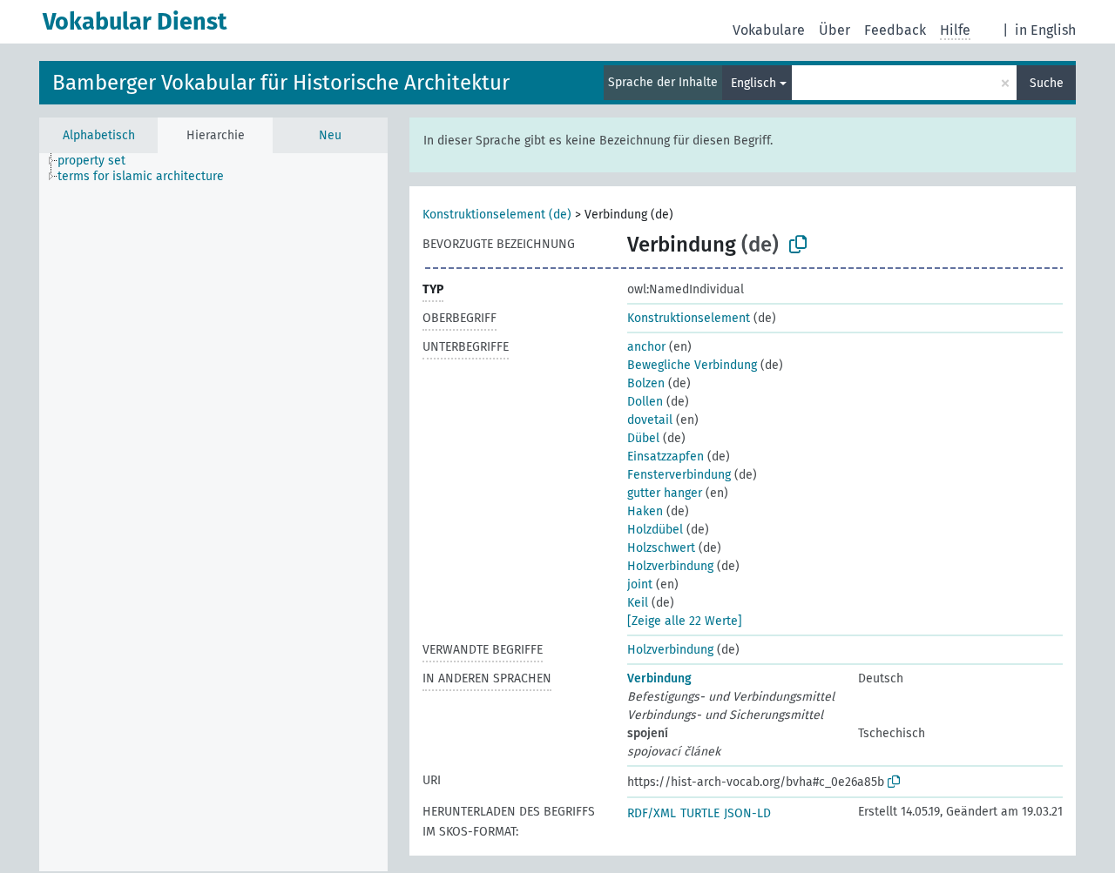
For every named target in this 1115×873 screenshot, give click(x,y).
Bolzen (646, 383)
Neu (330, 135)
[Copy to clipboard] (798, 245)
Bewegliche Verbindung (692, 365)
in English (1045, 30)
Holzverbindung (670, 566)
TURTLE (700, 813)
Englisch (753, 83)
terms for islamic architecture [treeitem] (140, 176)
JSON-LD (747, 813)
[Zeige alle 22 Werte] (684, 621)
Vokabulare (769, 30)
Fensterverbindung (679, 474)
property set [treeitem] (91, 160)
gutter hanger (664, 493)
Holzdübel (655, 529)
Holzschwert (661, 548)
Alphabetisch (99, 135)
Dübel (643, 438)
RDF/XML (651, 813)
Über (834, 30)
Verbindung (659, 678)
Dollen (645, 401)
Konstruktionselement (688, 318)
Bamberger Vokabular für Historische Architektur (281, 83)
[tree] (213, 512)
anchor (646, 346)
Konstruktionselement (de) (496, 214)
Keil (637, 602)
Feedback (895, 30)
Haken (645, 511)
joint (639, 584)
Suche (1047, 83)
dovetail (649, 420)
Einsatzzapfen (665, 456)
